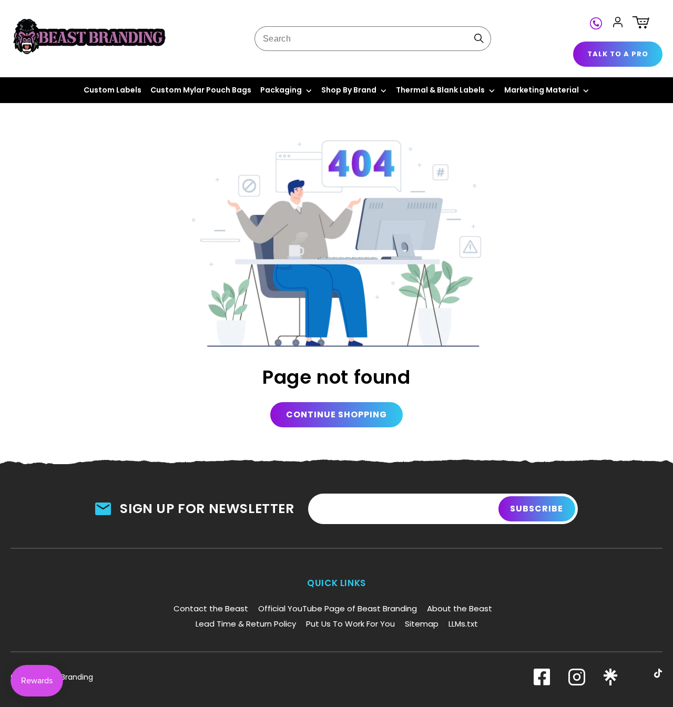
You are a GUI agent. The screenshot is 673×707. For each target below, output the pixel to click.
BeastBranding (66, 677)
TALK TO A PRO (617, 54)
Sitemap (422, 623)
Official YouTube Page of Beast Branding (337, 608)
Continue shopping (336, 414)
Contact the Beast (211, 608)
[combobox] (373, 38)
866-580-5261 (598, 22)
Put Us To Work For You (350, 623)
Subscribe (536, 509)
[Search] (479, 38)
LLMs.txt (463, 623)
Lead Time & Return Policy (246, 623)
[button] (640, 22)
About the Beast (459, 608)
